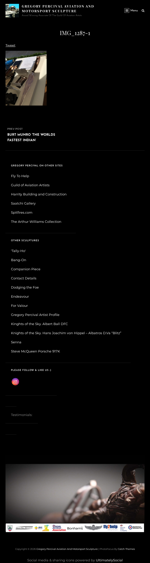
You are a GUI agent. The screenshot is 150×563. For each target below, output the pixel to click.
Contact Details (23, 278)
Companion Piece (25, 269)
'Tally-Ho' (18, 251)
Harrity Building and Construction (39, 194)
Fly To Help (20, 176)
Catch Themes (126, 548)
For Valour (19, 306)
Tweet (10, 45)
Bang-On (18, 260)
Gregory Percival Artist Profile (35, 315)
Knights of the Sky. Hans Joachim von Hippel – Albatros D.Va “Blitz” (66, 333)
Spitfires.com (21, 213)
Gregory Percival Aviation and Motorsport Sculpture (67, 548)
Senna (16, 342)
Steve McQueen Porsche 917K (35, 351)
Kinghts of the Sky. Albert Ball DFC (39, 324)
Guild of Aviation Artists (30, 185)
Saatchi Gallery (23, 203)
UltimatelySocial (109, 560)
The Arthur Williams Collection (36, 222)
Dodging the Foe (25, 287)
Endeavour (20, 297)
